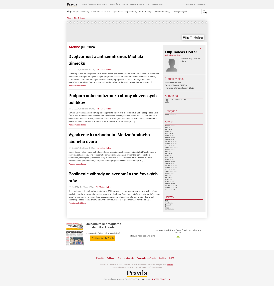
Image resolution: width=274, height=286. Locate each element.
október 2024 (170, 170)
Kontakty (100, 258)
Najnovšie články (81, 11)
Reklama (110, 258)
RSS (201, 48)
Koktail (104, 4)
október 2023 (170, 190)
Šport (167, 207)
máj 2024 (168, 180)
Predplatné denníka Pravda (103, 238)
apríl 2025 (169, 158)
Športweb (92, 4)
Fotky (167, 201)
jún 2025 (168, 154)
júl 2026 (168, 127)
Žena (118, 4)
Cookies (162, 258)
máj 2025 (168, 156)
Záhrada (132, 4)
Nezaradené (170, 114)
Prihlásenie (201, 4)
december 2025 (171, 141)
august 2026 (170, 125)
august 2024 (170, 174)
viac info (170, 265)
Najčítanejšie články (100, 11)
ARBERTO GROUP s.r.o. (160, 279)
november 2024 (171, 168)
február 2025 (170, 162)
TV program (169, 209)
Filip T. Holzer (79, 18)
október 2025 (170, 146)
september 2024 (171, 172)
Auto (99, 4)
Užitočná (140, 4)
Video (148, 4)
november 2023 (171, 188)
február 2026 (170, 137)
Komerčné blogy (162, 11)
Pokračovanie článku (77, 86)
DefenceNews (157, 4)
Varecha (124, 4)
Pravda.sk (169, 203)
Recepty (168, 205)
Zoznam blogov (146, 11)
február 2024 (170, 184)
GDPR (171, 258)
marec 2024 (169, 182)
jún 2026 (168, 129)
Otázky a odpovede (126, 258)
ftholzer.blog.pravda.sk (173, 55)
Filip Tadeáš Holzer (103, 70)
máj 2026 (168, 131)
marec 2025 (169, 160)
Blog (69, 11)
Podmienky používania (146, 258)
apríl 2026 (169, 133)
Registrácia (190, 4)
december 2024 (171, 166)
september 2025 (171, 148)
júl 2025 (168, 152)
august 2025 (170, 150)
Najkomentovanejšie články (124, 11)
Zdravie (112, 4)
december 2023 (171, 186)
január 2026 (169, 139)
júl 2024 (168, 176)
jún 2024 (168, 178)
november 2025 (171, 143)
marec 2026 (169, 135)
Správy (84, 4)
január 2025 (169, 164)
